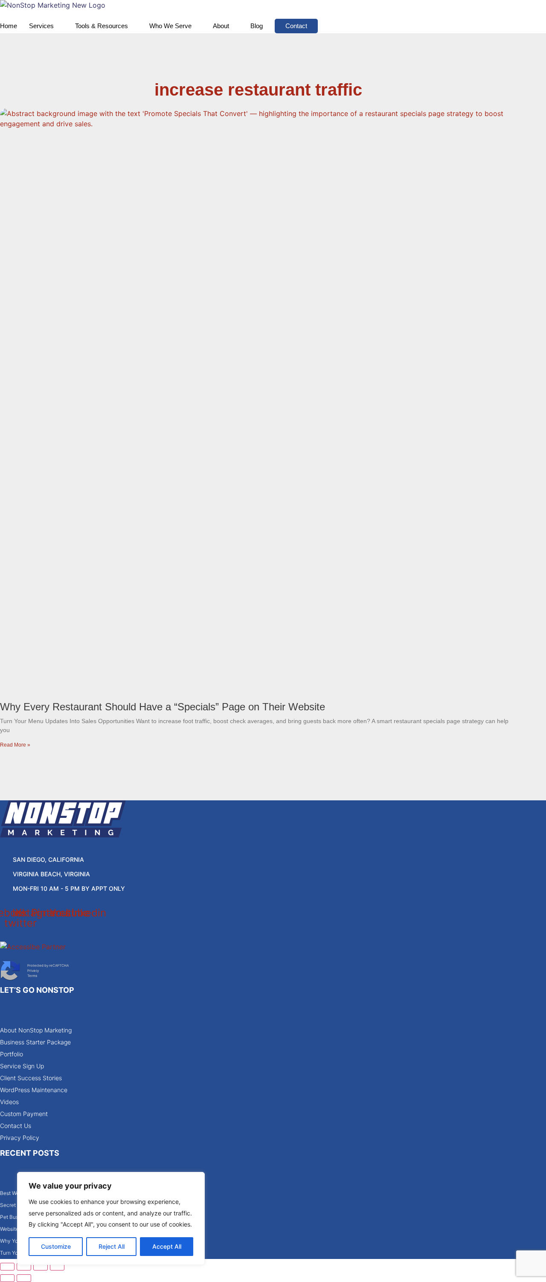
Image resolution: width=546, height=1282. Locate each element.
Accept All (166, 1246)
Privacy (33, 970)
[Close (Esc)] (57, 1266)
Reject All (112, 1246)
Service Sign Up (22, 1066)
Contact (296, 25)
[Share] (40, 1266)
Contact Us (15, 1125)
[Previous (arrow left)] (7, 1278)
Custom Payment (24, 1113)
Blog (256, 25)
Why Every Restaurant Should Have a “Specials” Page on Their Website (162, 706)
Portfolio (11, 1054)
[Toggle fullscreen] (24, 1266)
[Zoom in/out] (7, 1266)
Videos (9, 1101)
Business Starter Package (35, 1042)
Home (8, 25)
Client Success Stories (31, 1077)
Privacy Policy (19, 1137)
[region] (111, 1218)
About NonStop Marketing (36, 1030)
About (221, 25)
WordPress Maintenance (33, 1089)
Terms (32, 976)
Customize (56, 1246)
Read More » (15, 745)
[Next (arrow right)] (24, 1278)
